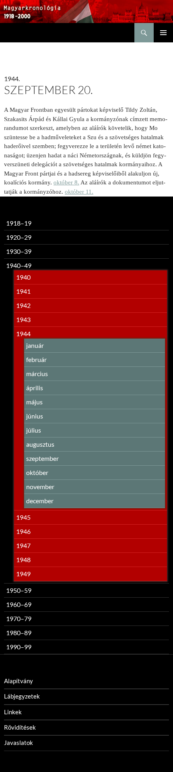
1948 (23, 559)
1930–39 (18, 251)
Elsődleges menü (163, 32)
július (33, 430)
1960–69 (18, 604)
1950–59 (18, 590)
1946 (23, 531)
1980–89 (18, 632)
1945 (23, 517)
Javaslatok (18, 742)
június (34, 416)
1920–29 (18, 237)
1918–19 (18, 223)
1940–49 (18, 265)
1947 (23, 545)
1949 (23, 573)
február (36, 359)
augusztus (40, 444)
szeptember (42, 458)
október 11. (79, 191)
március (37, 373)
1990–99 (18, 647)
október (37, 472)
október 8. (66, 182)
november (40, 486)
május (34, 402)
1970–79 (18, 618)
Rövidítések (20, 727)
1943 (23, 319)
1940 (23, 277)
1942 (23, 305)
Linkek (13, 712)
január (35, 345)
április (34, 387)
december (40, 500)
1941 (23, 291)
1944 (23, 333)
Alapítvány (18, 680)
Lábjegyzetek (22, 696)
